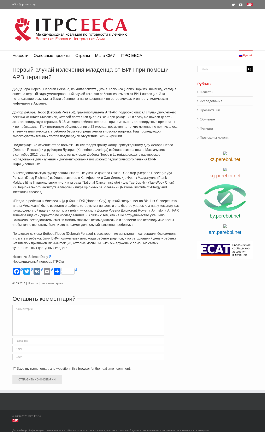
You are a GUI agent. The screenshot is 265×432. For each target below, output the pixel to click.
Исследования (211, 101)
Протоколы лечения (215, 137)
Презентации (210, 110)
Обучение (207, 119)
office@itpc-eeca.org (24, 4)
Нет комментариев (52, 283)
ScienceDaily (38, 257)
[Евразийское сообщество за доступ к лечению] (225, 250)
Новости (33, 283)
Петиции (206, 128)
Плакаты (206, 92)
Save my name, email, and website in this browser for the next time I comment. (74, 368)
